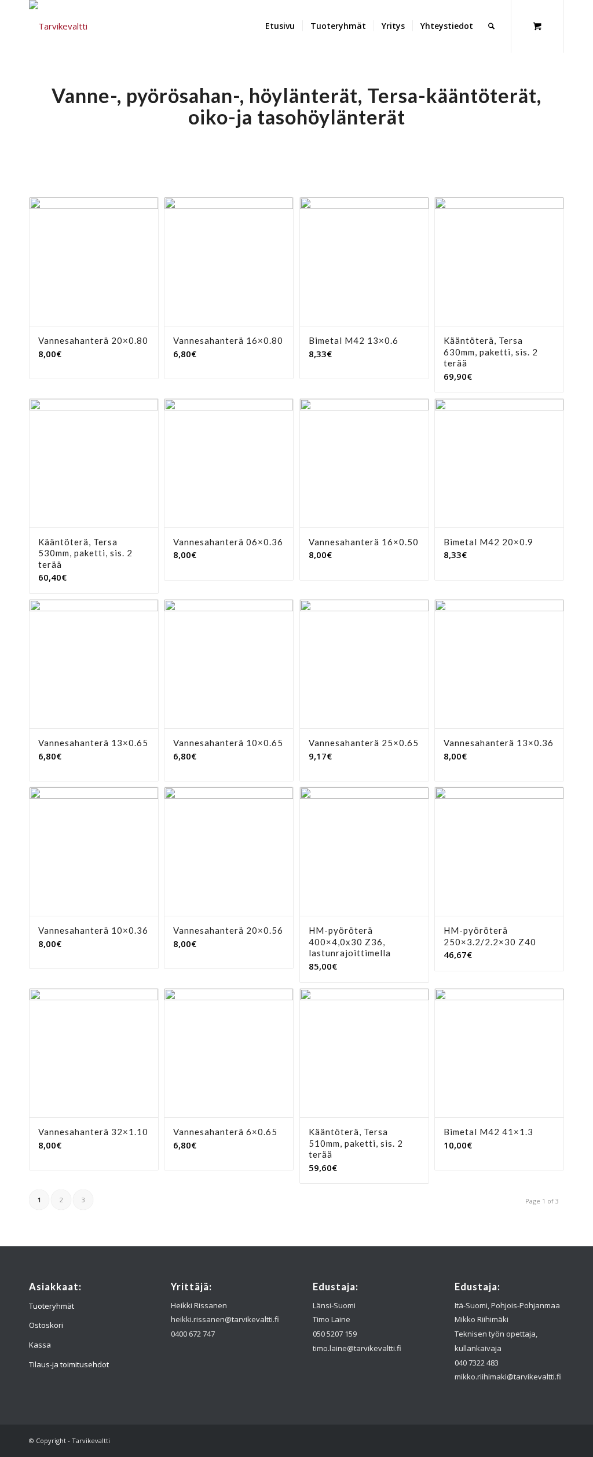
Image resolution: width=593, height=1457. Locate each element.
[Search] (491, 26)
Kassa (40, 1344)
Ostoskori (46, 1325)
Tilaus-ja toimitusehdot (69, 1364)
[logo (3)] (58, 26)
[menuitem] (280, 26)
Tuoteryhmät (51, 1306)
